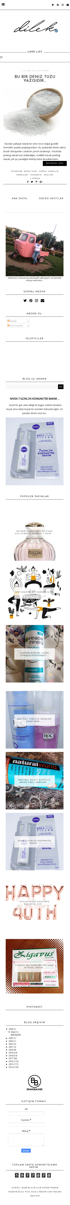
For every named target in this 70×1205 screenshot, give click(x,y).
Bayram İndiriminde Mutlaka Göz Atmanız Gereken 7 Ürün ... (35, 532)
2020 (11, 1049)
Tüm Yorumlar (16, 325)
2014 (11, 1067)
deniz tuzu (31, 171)
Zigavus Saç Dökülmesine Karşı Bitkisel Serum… (34, 966)
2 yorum (35, 178)
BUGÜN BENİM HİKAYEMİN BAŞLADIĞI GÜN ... (34, 902)
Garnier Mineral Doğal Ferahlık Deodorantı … (34, 654)
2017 (11, 1058)
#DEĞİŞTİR (16, 1035)
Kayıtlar (13, 321)
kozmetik (37, 175)
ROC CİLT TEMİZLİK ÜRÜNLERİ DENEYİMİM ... (35, 720)
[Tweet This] (32, 182)
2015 (11, 1064)
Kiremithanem (50, 1188)
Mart (13, 1032)
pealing (49, 175)
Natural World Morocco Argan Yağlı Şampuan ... (35, 781)
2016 (11, 1061)
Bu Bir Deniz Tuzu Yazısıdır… (35, 79)
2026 (11, 1029)
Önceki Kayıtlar (51, 198)
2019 (11, 1052)
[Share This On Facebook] (28, 182)
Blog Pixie (24, 1192)
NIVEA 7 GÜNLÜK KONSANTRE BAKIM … (34, 398)
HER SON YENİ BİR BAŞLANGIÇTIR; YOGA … (34, 593)
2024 (11, 1041)
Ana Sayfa (19, 198)
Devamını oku (54, 163)
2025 (11, 1038)
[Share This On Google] (41, 182)
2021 (11, 1047)
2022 (11, 1044)
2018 (11, 1055)
